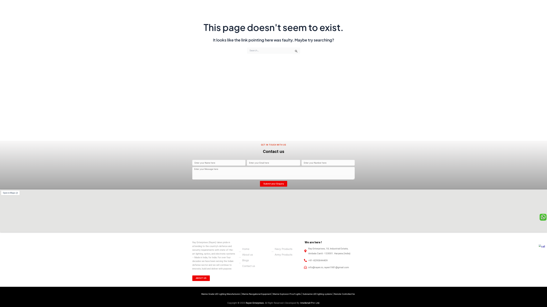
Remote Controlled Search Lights (332, 294)
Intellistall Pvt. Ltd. (310, 303)
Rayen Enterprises (255, 303)
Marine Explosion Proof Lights (270, 294)
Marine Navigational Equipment (239, 294)
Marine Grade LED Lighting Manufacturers (203, 294)
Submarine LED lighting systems (300, 294)
